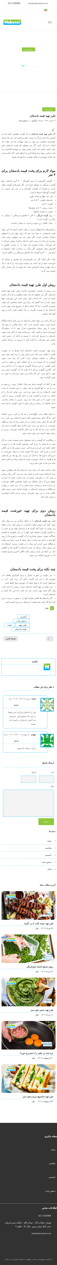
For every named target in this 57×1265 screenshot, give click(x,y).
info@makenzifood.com (38, 3)
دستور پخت (21, 620)
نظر (52, 786)
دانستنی (48, 855)
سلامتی (48, 848)
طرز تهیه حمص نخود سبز (42, 1010)
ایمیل (33, 772)
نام (52, 772)
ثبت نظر (46, 822)
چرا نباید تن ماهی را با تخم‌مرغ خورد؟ (36, 1053)
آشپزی (23, 616)
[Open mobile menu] (51, 22)
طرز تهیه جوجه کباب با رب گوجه (38, 923)
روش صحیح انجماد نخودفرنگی (39, 967)
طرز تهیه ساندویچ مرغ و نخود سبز (38, 1096)
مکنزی (34, 65)
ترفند (49, 841)
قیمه (9, 625)
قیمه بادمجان (20, 629)
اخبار (49, 869)
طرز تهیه (22, 625)
